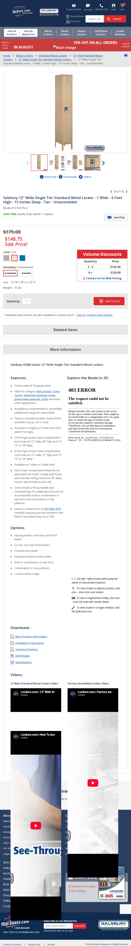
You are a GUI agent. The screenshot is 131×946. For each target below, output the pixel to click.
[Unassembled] (10, 273)
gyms (45, 399)
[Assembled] (26, 273)
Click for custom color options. (95, 315)
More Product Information (31, 636)
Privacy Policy (34, 944)
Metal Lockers (24, 55)
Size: (5, 282)
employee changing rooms (39, 395)
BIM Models (22, 656)
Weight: (7, 287)
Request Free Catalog (83, 886)
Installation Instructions (29, 643)
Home (6, 55)
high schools (43, 391)
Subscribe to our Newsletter (60, 920)
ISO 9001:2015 (52, 509)
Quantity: (13, 301)
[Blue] (22, 258)
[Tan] (14, 258)
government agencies (27, 399)
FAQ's (6, 842)
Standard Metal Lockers (53, 55)
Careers (7, 826)
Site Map (51, 944)
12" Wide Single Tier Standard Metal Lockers (44, 59)
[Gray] (6, 258)
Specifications (23, 662)
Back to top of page (5, 45)
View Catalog (78, 890)
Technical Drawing (26, 649)
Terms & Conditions (12, 944)
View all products (126, 45)
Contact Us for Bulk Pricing (104, 278)
